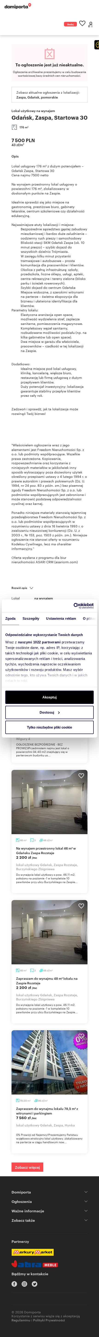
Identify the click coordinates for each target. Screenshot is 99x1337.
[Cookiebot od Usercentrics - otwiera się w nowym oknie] (73, 606)
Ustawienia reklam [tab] (61, 618)
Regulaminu (21, 1320)
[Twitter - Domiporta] (34, 1284)
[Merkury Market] (33, 1252)
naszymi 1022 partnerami (39, 642)
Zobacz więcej (27, 1167)
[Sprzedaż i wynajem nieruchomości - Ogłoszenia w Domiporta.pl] (18, 6)
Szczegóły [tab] (31, 618)
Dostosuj (47, 712)
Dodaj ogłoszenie (70, 24)
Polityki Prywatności (49, 1320)
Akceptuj (49, 697)
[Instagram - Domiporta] (24, 1284)
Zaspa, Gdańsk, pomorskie (37, 97)
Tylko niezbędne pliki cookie (49, 727)
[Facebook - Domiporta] (14, 1284)
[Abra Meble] (35, 1263)
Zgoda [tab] (10, 618)
